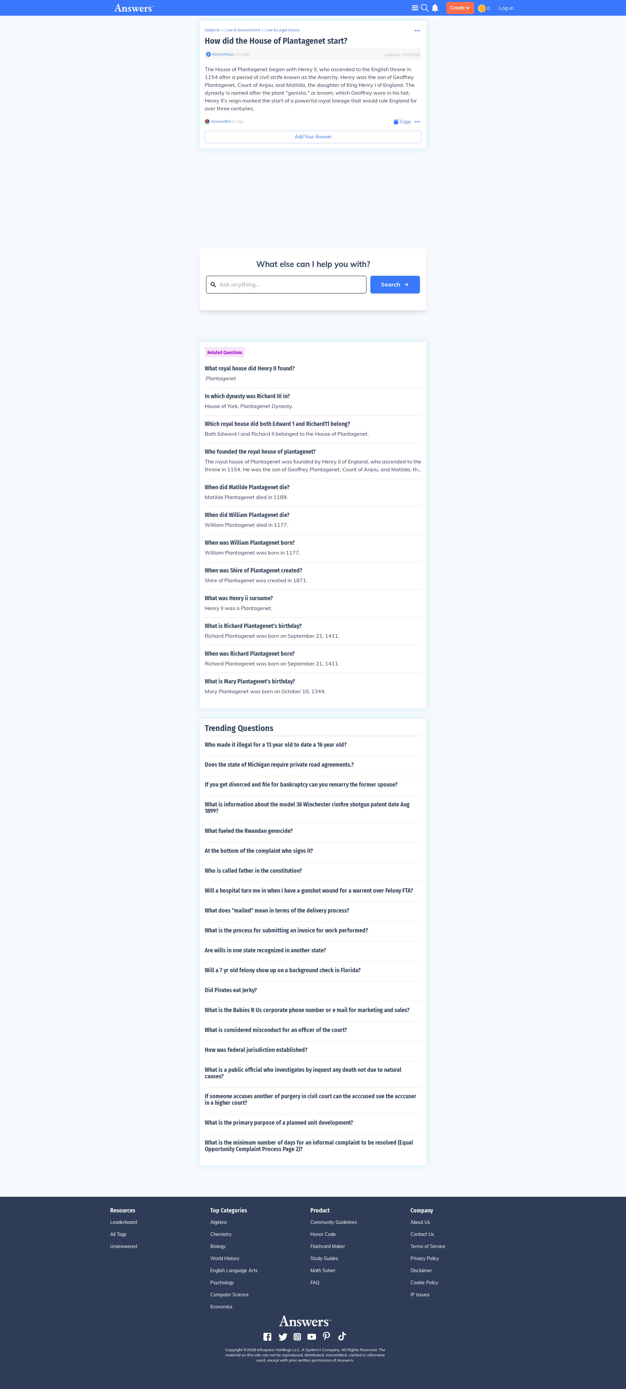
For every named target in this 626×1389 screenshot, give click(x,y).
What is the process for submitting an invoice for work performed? (286, 930)
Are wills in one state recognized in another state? (265, 950)
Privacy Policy (424, 1258)
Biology (218, 1246)
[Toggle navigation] (415, 7)
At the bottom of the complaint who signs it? (259, 850)
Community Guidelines (333, 1222)
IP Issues (419, 1295)
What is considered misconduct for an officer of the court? (276, 1030)
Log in (506, 8)
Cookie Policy (424, 1283)
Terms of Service (427, 1246)
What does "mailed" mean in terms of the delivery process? (277, 910)
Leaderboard (123, 1222)
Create (457, 8)
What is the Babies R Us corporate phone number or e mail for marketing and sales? (307, 1010)
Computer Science (229, 1295)
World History (224, 1258)
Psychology (222, 1283)
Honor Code (323, 1234)
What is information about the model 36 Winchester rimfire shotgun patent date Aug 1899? (307, 808)
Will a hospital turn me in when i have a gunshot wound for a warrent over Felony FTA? (309, 890)
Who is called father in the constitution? (253, 870)
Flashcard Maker (327, 1246)
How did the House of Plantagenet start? (276, 41)
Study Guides (324, 1258)
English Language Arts (234, 1270)
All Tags (118, 1234)
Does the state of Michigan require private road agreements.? (279, 764)
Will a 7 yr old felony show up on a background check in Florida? (283, 970)
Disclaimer (421, 1270)
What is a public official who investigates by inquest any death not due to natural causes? (303, 1073)
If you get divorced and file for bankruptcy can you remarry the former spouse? (301, 784)
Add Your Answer (313, 137)
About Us (420, 1222)
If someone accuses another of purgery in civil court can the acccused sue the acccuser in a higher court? (310, 1099)
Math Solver (322, 1270)
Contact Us (422, 1234)
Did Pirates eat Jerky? (231, 990)
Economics (221, 1307)
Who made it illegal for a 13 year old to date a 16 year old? (276, 744)
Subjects (212, 29)
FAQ (315, 1283)
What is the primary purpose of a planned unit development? (279, 1122)
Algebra (218, 1222)
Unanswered (123, 1246)
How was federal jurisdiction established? (256, 1049)
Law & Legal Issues (282, 29)
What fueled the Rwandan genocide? (249, 831)
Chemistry (220, 1234)
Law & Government (242, 29)
